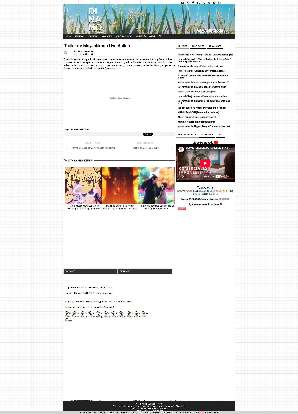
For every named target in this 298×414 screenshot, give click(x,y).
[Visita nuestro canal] (182, 2)
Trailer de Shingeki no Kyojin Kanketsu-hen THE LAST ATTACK (120, 207)
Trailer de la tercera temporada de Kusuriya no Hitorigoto (205, 54)
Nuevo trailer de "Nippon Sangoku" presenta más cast (204, 126)
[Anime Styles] (214, 191)
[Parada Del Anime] (208, 191)
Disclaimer (107, 36)
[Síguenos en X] (187, 2)
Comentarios (198, 46)
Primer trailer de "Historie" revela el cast (197, 91)
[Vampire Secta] (190, 191)
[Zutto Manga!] (211, 191)
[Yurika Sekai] (220, 191)
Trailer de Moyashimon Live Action (97, 46)
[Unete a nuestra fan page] (193, 2)
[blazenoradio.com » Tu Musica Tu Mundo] (226, 191)
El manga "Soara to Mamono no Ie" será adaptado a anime (203, 76)
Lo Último (182, 46)
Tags (220, 135)
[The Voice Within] (208, 194)
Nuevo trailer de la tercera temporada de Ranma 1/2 (203, 82)
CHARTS (140, 36)
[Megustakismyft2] (193, 194)
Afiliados (79, 36)
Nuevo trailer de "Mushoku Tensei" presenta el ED (202, 87)
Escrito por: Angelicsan (84, 51)
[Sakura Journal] (214, 194)
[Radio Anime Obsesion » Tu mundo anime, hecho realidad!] (205, 191)
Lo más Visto (215, 46)
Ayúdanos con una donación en (204, 204)
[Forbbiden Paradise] (199, 191)
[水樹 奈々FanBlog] (193, 191)
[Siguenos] (203, 2)
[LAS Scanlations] (196, 191)
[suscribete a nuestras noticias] (198, 2)
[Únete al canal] (214, 2)
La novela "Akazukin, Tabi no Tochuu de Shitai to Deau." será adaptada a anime (204, 60)
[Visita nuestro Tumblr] (209, 2)
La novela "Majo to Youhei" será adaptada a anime (202, 96)
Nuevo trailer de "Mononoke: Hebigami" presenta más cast (204, 102)
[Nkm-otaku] (205, 194)
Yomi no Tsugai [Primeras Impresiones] (197, 122)
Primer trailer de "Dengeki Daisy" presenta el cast (201, 71)
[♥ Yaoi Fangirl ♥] (187, 191)
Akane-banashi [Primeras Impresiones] (197, 117)
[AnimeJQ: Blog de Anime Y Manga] (217, 194)
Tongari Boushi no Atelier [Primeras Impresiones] (202, 108)
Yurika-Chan (145, 408)
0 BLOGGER (70, 271)
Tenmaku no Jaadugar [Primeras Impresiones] (200, 66)
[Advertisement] (119, 239)
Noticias (85, 129)
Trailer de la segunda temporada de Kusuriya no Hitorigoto (156, 207)
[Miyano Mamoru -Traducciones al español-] (223, 191)
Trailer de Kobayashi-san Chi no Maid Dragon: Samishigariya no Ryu (83, 207)
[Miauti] (184, 191)
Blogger (164, 408)
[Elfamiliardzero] (231, 191)
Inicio (68, 36)
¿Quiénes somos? (124, 36)
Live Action (75, 129)
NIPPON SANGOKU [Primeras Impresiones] (198, 112)
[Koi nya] (202, 191)
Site (151, 36)
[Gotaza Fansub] (196, 194)
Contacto (93, 36)
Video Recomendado (187, 135)
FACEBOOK (124, 271)
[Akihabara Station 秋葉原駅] (229, 191)
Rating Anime (207, 135)
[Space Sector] (199, 194)
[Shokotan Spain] (217, 191)
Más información (212, 413)
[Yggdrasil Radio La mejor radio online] (181, 191)
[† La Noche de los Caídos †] (178, 191)
